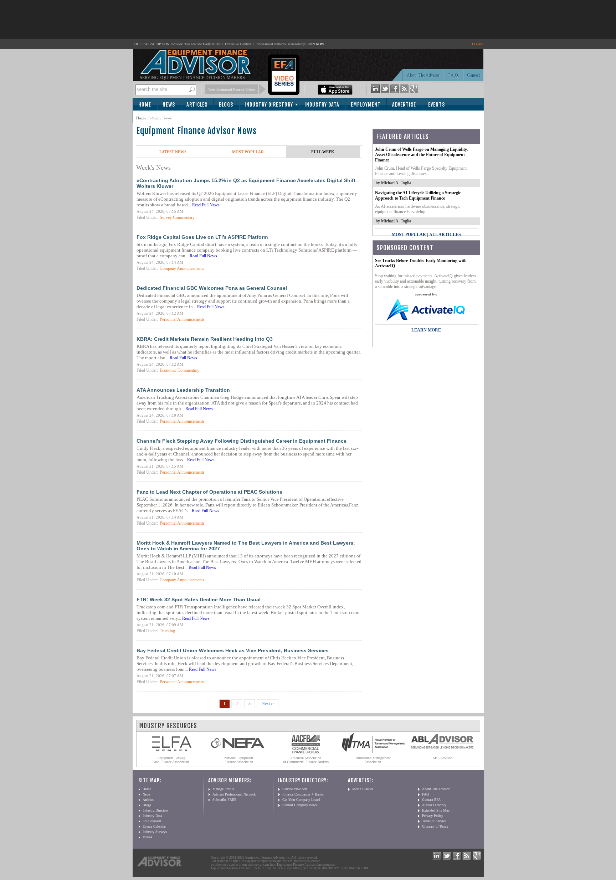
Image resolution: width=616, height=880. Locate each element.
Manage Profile (223, 789)
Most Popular (248, 152)
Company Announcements (182, 268)
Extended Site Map (436, 810)
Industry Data (321, 105)
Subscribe (152, 117)
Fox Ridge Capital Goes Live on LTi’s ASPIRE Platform (202, 237)
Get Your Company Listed (301, 800)
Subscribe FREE (224, 800)
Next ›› (268, 703)
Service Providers (294, 789)
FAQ (425, 794)
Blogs (226, 105)
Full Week (322, 152)
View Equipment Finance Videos (231, 89)
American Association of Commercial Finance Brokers (306, 760)
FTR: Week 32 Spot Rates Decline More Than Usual (199, 599)
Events (436, 105)
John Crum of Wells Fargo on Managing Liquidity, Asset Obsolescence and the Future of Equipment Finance (421, 155)
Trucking (167, 630)
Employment (366, 105)
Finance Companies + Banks (303, 794)
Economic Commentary (179, 370)
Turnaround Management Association (373, 760)
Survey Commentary (177, 217)
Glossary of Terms (435, 826)
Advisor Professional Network (234, 794)
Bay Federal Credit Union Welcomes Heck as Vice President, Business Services (233, 650)
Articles (196, 105)
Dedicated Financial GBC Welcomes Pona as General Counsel (212, 288)
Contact (473, 75)
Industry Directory (269, 105)
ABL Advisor (442, 758)
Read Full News (206, 204)
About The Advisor (423, 75)
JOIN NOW (315, 44)
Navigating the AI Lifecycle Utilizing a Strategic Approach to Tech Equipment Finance (418, 195)
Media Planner (362, 789)
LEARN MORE (426, 330)
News (169, 105)
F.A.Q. (453, 75)
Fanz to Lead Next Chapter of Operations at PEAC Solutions (209, 492)
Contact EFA (431, 800)
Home (144, 105)
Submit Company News (299, 805)
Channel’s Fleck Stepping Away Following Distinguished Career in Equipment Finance (241, 441)
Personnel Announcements (182, 319)
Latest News (172, 152)
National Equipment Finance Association (238, 760)
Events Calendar (154, 826)
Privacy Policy (432, 816)
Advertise (404, 105)
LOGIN (477, 44)
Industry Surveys (155, 832)
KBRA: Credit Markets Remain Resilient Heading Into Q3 (205, 339)
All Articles (445, 234)
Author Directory (434, 805)
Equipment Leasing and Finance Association (171, 760)
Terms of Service (434, 821)
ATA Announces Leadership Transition (183, 390)
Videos (147, 837)
